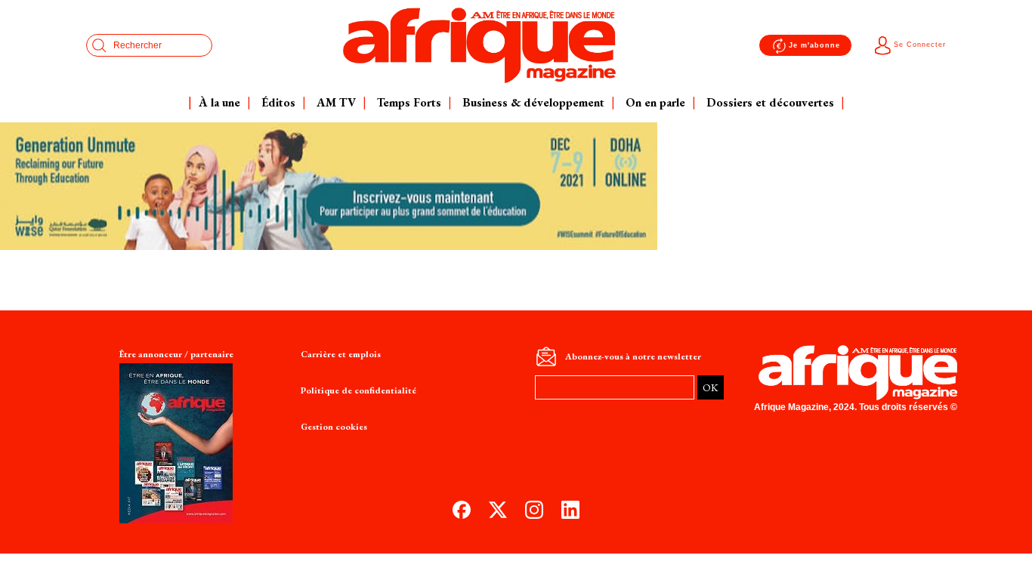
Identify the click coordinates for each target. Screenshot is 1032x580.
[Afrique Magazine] (479, 45)
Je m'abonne (814, 45)
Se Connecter (920, 44)
